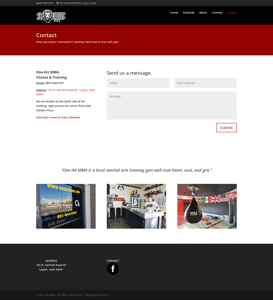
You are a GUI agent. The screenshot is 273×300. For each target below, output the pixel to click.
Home (174, 12)
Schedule (188, 12)
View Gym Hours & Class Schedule (58, 117)
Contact (232, 12)
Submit (226, 127)
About (203, 12)
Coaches (217, 12)
